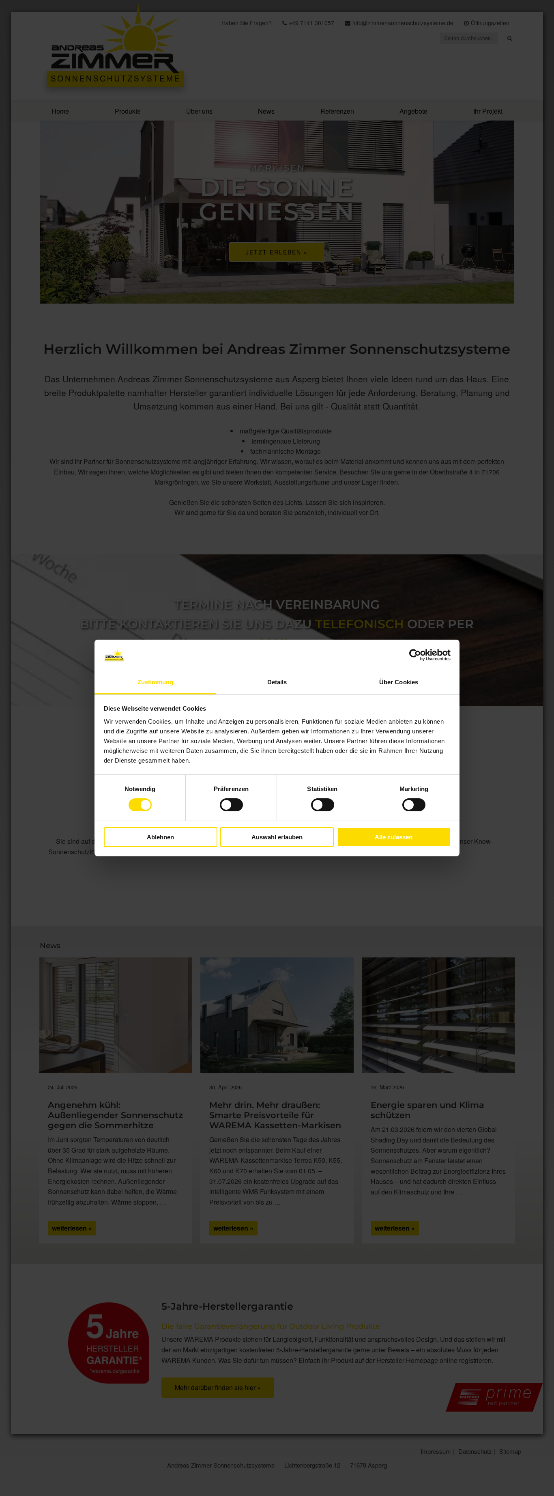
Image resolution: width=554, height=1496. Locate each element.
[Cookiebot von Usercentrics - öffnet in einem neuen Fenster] (415, 655)
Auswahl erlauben (277, 837)
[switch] (231, 804)
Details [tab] (277, 682)
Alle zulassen (393, 837)
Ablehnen (160, 837)
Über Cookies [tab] (398, 682)
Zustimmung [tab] (155, 682)
